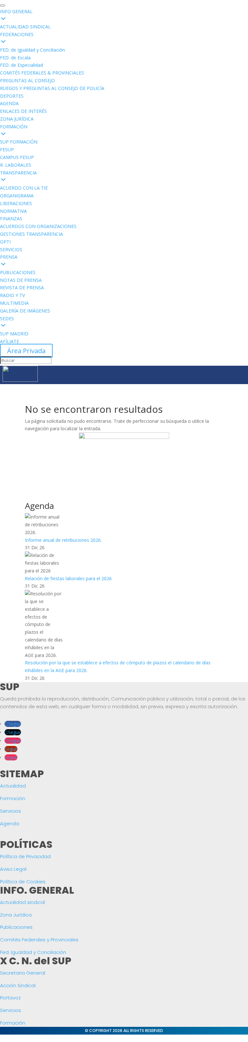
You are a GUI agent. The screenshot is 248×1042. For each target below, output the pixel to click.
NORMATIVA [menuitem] (13, 211)
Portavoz (10, 997)
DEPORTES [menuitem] (12, 96)
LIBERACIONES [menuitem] (16, 203)
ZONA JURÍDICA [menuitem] (17, 119)
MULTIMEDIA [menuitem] (14, 303)
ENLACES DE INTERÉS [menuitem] (23, 111)
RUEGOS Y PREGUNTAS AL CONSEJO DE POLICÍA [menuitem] (52, 88)
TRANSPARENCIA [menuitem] (18, 173)
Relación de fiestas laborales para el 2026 (68, 578)
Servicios (10, 811)
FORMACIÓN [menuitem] (13, 127)
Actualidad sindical (22, 902)
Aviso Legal (13, 869)
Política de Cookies (23, 881)
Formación (12, 798)
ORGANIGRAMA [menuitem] (17, 196)
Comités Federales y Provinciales (39, 939)
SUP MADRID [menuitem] (14, 334)
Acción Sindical (18, 985)
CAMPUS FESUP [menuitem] (17, 157)
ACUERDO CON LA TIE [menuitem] (24, 188)
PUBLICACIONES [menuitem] (18, 272)
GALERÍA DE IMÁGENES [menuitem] (25, 311)
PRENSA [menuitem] (8, 257)
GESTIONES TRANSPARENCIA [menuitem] (31, 234)
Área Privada (26, 350)
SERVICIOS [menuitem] (11, 249)
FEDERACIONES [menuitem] (17, 34)
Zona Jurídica (16, 914)
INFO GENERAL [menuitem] (16, 11)
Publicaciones (16, 927)
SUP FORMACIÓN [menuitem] (18, 142)
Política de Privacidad (25, 856)
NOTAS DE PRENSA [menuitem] (21, 280)
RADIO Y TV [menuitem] (12, 295)
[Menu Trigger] (2, 5)
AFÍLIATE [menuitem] (9, 341)
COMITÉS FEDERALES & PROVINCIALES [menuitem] (42, 73)
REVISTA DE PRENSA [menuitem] (22, 287)
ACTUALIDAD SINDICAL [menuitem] (25, 27)
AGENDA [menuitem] (9, 103)
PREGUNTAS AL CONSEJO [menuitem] (27, 80)
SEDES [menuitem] (7, 318)
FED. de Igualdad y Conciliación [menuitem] (32, 50)
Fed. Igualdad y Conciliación (33, 952)
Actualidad (13, 785)
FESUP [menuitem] (7, 149)
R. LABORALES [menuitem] (15, 165)
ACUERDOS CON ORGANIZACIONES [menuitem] (38, 226)
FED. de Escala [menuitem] (15, 58)
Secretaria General (22, 972)
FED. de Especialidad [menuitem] (21, 65)
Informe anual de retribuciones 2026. (63, 540)
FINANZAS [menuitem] (11, 218)
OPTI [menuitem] (5, 242)
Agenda (9, 823)
